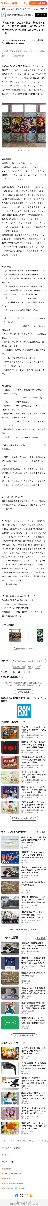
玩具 (30, 667)
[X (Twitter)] (19, 672)
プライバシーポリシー (12, 1183)
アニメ (37, 667)
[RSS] (31, 1195)
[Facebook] (14, 672)
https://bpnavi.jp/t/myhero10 (29, 398)
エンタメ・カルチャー (36, 661)
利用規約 (6, 1178)
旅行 (24, 9)
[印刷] (29, 672)
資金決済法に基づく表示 (13, 1188)
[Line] (24, 672)
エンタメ (10, 9)
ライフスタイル (19, 661)
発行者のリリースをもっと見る (24, 818)
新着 (3, 9)
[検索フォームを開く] (25, 3)
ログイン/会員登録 (38, 3)
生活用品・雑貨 (19, 667)
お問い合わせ (24, 692)
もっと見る (41, 832)
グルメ (18, 9)
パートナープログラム (12, 1173)
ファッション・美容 (36, 9)
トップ (4, 1141)
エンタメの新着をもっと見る (24, 1035)
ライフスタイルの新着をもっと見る (24, 930)
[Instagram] (26, 1195)
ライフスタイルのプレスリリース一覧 (25, 1141)
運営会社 (6, 1169)
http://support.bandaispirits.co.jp (16, 604)
